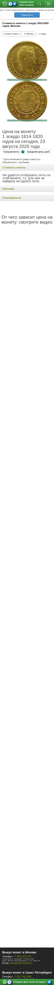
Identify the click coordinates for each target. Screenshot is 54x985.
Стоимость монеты (14, 167)
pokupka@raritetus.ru (21, 963)
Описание (8, 188)
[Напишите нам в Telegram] (14, 3)
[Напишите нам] (5, 982)
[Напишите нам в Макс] (10, 3)
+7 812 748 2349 (22, 976)
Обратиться (27, 15)
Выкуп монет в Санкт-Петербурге (27, 972)
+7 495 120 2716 (22, 956)
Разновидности (11, 198)
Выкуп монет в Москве (19, 952)
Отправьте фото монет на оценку (26, 3)
